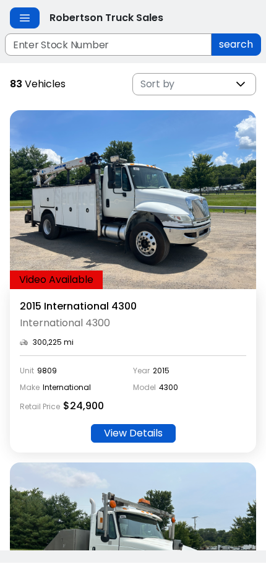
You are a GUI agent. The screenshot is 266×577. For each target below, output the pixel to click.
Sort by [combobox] (157, 84)
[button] (240, 84)
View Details (133, 433)
